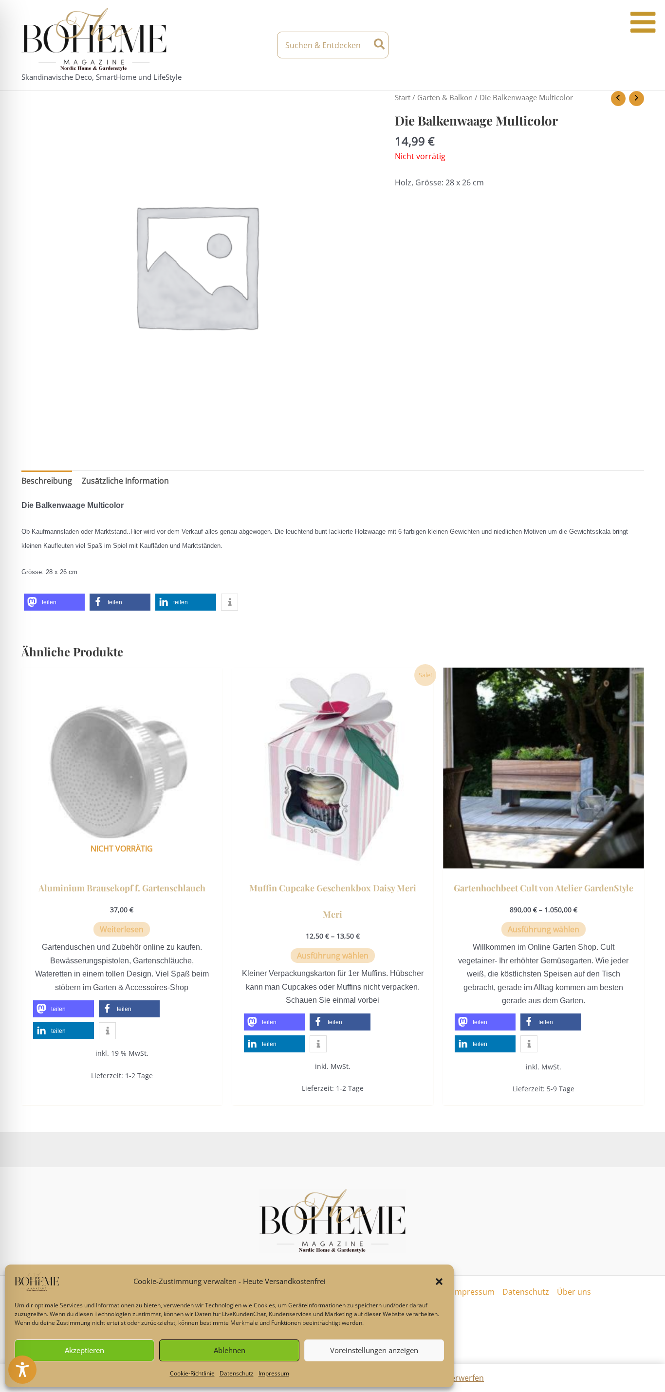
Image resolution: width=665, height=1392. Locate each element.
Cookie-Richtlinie (192, 1373)
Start (402, 97)
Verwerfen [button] (465, 1378)
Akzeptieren (84, 1350)
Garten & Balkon (445, 97)
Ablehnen (229, 1350)
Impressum (274, 1373)
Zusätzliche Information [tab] (125, 480)
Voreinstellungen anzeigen (374, 1350)
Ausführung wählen (333, 955)
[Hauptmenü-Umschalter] (635, 45)
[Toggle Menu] (643, 22)
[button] (439, 1281)
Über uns (574, 1291)
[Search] (380, 45)
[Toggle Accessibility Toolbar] (22, 1370)
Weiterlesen (122, 929)
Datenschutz (237, 1373)
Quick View (122, 859)
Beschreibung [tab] (46, 480)
